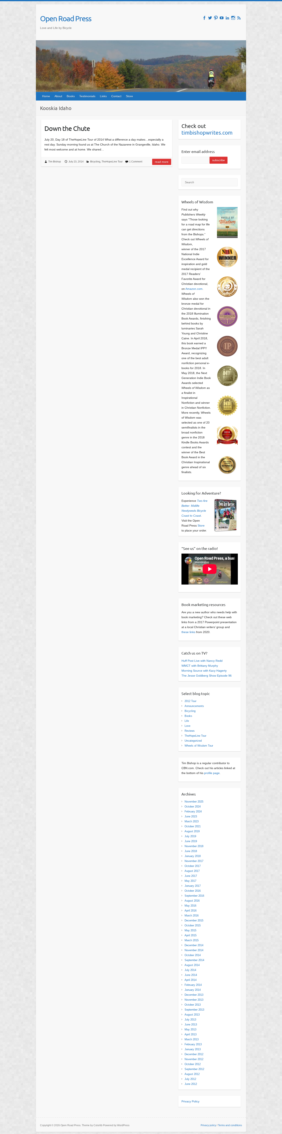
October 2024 (193, 806)
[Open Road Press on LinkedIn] (227, 17)
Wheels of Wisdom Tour (199, 745)
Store (129, 96)
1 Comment (135, 161)
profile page (212, 773)
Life (187, 720)
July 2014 (190, 970)
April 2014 (191, 979)
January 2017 (193, 885)
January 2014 (193, 989)
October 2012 (193, 1064)
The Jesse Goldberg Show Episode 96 (206, 675)
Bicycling (95, 161)
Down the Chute (67, 128)
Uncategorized (193, 740)
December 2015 (194, 920)
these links (188, 632)
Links (103, 96)
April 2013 (191, 1034)
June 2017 (191, 875)
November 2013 (194, 999)
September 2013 (194, 1009)
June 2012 (191, 1083)
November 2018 (194, 846)
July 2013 (190, 1019)
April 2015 (191, 935)
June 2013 (191, 1024)
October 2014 (193, 955)
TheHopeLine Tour (112, 161)
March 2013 (192, 1039)
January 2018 (193, 856)
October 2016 (193, 890)
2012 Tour (190, 701)
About (58, 96)
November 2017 (194, 861)
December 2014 (194, 945)
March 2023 (192, 821)
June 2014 (191, 975)
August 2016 (192, 900)
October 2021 (193, 826)
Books (71, 96)
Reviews (190, 730)
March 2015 (192, 940)
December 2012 (194, 1054)
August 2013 (192, 1014)
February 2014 (193, 984)
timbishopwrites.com (206, 132)
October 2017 (193, 866)
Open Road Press (65, 18)
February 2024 (193, 811)
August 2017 (192, 870)
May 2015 (190, 930)
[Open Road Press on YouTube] (221, 17)
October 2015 (193, 925)
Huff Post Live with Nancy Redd (202, 660)
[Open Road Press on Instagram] (233, 17)
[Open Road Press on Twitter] (210, 17)
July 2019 (190, 836)
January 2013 (193, 1049)
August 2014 (192, 965)
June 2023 (191, 816)
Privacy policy (208, 1125)
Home (46, 96)
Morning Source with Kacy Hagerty (204, 670)
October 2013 (193, 1004)
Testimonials (87, 96)
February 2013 (193, 1044)
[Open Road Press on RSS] (239, 17)
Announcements (194, 706)
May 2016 (190, 905)
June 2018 (191, 851)
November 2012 (194, 1059)
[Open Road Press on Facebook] (204, 17)
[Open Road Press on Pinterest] (216, 17)
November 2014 (194, 950)
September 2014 (194, 960)
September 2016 (194, 895)
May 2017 (190, 880)
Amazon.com (194, 288)
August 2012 (192, 1074)
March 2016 (192, 915)
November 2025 (194, 801)
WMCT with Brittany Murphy (199, 665)
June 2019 (191, 841)
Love (187, 725)
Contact (116, 96)
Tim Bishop (54, 161)
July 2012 (190, 1079)
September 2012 (194, 1069)
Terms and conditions (230, 1125)
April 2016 (191, 910)
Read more (161, 161)
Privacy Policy (190, 1101)
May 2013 (190, 1029)
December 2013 (194, 994)
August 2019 (192, 831)
